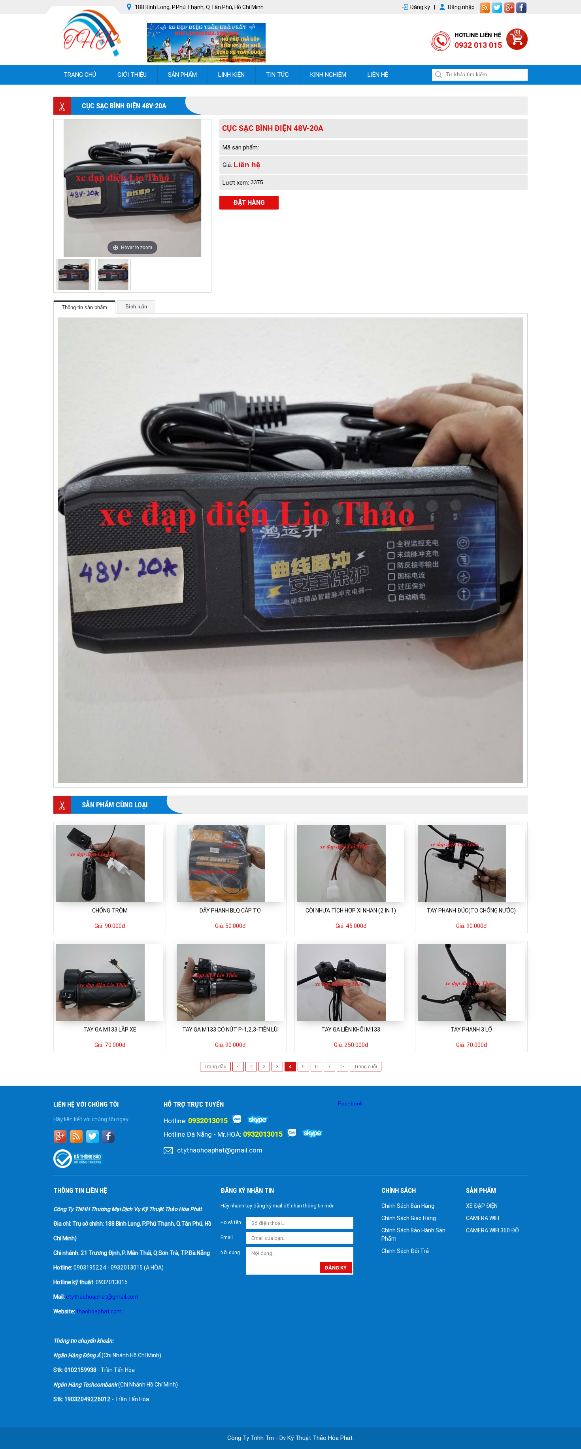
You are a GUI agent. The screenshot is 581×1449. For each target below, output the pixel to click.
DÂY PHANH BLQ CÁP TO (230, 910)
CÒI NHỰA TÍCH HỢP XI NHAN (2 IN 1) (351, 910)
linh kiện (231, 74)
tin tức (277, 74)
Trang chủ (80, 74)
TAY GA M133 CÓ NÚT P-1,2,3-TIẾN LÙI (230, 1029)
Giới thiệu (132, 74)
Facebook (350, 1103)
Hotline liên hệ (478, 35)
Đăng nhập (461, 7)
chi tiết (129, 863)
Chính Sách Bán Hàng (407, 1206)
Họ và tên (231, 1222)
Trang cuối (365, 1066)
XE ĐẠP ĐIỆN (482, 1206)
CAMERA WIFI (482, 1218)
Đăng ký (420, 7)
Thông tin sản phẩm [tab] (84, 307)
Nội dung (230, 1252)
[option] (73, 274)
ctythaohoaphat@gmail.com (219, 1150)
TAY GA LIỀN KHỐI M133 (350, 1029)
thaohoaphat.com (99, 1311)
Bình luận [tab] (136, 307)
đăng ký (336, 1268)
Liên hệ (378, 74)
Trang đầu (215, 1066)
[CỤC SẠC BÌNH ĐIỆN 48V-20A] (73, 274)
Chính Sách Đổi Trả (405, 1251)
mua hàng (91, 863)
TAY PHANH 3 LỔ (471, 1029)
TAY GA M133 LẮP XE (109, 1029)
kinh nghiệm (328, 74)
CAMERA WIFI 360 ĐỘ (492, 1230)
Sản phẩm (182, 74)
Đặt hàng (249, 202)
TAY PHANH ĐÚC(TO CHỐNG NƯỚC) (471, 910)
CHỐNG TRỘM (110, 910)
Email (227, 1237)
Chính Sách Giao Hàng (408, 1218)
